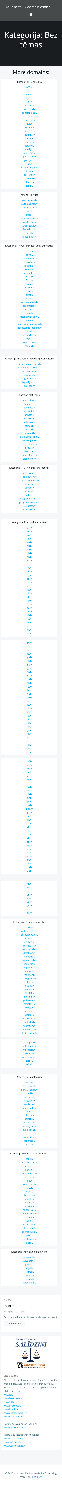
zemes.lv (29, 346)
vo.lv (29, 905)
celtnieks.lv (29, 262)
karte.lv (29, 138)
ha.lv (29, 679)
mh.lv (29, 765)
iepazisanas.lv (29, 1173)
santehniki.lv (29, 1108)
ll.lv (29, 748)
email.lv (29, 484)
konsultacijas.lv (29, 1089)
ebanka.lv (29, 418)
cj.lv (29, 575)
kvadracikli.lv (29, 222)
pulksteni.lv (29, 1000)
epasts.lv (29, 491)
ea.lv (29, 607)
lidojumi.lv (29, 1195)
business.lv (29, 407)
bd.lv (29, 549)
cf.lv (29, 567)
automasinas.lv (29, 203)
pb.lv (29, 794)
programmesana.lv (29, 502)
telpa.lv (29, 338)
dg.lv (29, 589)
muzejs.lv (29, 1206)
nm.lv (29, 783)
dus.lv (29, 123)
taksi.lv (29, 233)
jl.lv (29, 726)
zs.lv (29, 912)
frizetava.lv (29, 1082)
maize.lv (29, 971)
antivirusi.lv (29, 473)
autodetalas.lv (29, 200)
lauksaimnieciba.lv (29, 436)
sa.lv (29, 845)
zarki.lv (29, 1060)
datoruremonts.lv (29, 480)
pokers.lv (29, 1217)
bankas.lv (29, 404)
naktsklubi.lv (29, 1209)
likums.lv (29, 1271)
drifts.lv (29, 214)
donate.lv (29, 414)
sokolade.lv (29, 1018)
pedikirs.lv (29, 1097)
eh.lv (29, 615)
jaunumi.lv (29, 433)
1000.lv (29, 94)
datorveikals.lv (29, 949)
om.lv (29, 790)
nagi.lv (29, 1093)
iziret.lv (29, 294)
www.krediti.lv (11, 1409)
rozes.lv (29, 1007)
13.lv (39, 1476)
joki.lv (29, 1180)
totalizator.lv (29, 1239)
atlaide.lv (29, 927)
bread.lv (29, 938)
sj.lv (29, 852)
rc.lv (29, 819)
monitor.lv (29, 974)
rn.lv (29, 841)
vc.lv (29, 887)
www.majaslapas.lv (14, 1438)
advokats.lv (29, 1260)
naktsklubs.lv (29, 1213)
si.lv (29, 849)
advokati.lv (29, 1257)
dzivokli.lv (29, 273)
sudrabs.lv (29, 1022)
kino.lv (29, 1188)
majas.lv (29, 309)
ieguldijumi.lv (29, 378)
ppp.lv (29, 808)
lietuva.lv (29, 145)
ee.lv (29, 611)
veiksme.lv (29, 178)
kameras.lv (29, 963)
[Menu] (31, 14)
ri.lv (29, 830)
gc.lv (29, 664)
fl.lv (29, 646)
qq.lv (29, 816)
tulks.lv (29, 1133)
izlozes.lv (29, 1177)
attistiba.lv (29, 109)
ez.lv (29, 626)
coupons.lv (29, 120)
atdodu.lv (29, 105)
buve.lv (29, 254)
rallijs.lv (29, 1220)
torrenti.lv (29, 174)
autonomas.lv (29, 207)
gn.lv (29, 671)
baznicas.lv (29, 116)
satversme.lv (29, 1282)
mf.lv (29, 761)
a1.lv (29, 527)
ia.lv (29, 701)
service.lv (29, 1111)
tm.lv (29, 867)
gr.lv (29, 675)
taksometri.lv (29, 236)
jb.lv (29, 712)
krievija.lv (29, 142)
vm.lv (29, 898)
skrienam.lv (29, 1224)
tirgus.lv (29, 447)
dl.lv (29, 597)
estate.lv (29, 276)
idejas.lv (29, 131)
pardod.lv (29, 989)
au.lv (29, 545)
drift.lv (29, 211)
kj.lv (29, 733)
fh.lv (29, 642)
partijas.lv (29, 160)
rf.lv (29, 823)
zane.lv (29, 185)
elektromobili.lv (29, 218)
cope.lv (29, 1158)
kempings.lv (29, 1184)
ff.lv (29, 633)
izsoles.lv (29, 298)
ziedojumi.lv (29, 458)
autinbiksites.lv (29, 931)
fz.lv (29, 653)
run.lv (29, 163)
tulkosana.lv (29, 1129)
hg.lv (29, 686)
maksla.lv (29, 1199)
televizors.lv (29, 1029)
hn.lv (29, 697)
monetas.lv (29, 153)
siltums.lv (29, 1115)
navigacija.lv (29, 978)
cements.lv (29, 269)
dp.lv (29, 600)
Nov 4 (22, 1311)
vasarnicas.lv (29, 342)
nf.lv (29, 776)
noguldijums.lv (29, 444)
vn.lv (29, 902)
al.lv (29, 538)
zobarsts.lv (29, 1140)
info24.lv (29, 429)
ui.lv (29, 883)
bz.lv (29, 564)
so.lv (29, 856)
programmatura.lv (29, 498)
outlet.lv (29, 985)
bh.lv (29, 553)
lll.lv (29, 752)
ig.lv (29, 704)
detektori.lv (29, 952)
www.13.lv (9, 1402)
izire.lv (29, 291)
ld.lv (29, 741)
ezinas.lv (29, 425)
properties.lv (29, 335)
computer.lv (29, 476)
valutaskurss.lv (29, 455)
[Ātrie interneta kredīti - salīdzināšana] (31, 1353)
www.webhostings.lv (14, 1445)
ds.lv (29, 604)
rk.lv (29, 838)
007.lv (29, 87)
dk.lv (29, 593)
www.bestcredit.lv (13, 1398)
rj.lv (29, 834)
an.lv (29, 542)
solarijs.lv (29, 1122)
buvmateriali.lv (29, 258)
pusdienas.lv (29, 1104)
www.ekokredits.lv (13, 1416)
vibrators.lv (29, 1049)
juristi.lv (29, 1264)
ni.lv (29, 779)
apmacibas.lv (29, 400)
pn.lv (29, 805)
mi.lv (29, 768)
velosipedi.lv (29, 1042)
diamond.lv (29, 956)
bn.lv (29, 556)
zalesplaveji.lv (29, 1057)
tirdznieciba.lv (29, 1033)
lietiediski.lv (29, 229)
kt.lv (29, 737)
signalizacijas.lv (29, 167)
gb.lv (29, 661)
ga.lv (29, 657)
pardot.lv (29, 993)
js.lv (29, 730)
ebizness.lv (29, 422)
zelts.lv (29, 1064)
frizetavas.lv (29, 1086)
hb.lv (29, 682)
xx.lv (29, 909)
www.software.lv (12, 1442)
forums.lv (29, 127)
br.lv (29, 560)
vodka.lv (29, 1053)
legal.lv (29, 1268)
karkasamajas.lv (29, 302)
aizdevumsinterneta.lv (29, 367)
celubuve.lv (29, 265)
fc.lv (29, 629)
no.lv (29, 787)
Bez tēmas (9, 1300)
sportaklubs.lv (29, 1231)
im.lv (29, 708)
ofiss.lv (29, 331)
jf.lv (29, 719)
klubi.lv (29, 1191)
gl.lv (29, 668)
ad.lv (29, 531)
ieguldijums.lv (29, 382)
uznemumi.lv (29, 451)
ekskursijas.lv (29, 1162)
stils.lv (29, 1235)
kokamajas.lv (29, 305)
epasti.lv (29, 487)
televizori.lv (29, 1025)
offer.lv (29, 982)
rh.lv (29, 827)
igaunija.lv (29, 134)
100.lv (29, 91)
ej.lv (29, 618)
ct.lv (29, 586)
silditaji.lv (29, 1014)
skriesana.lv (29, 1228)
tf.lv (29, 863)
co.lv (29, 582)
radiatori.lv (29, 1003)
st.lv (29, 859)
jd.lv (29, 715)
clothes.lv (29, 942)
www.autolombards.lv (15, 1413)
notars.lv (29, 1279)
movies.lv (29, 1202)
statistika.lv (29, 509)
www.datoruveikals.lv (15, 1427)
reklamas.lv (29, 505)
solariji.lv (29, 1118)
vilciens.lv (29, 182)
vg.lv (29, 894)
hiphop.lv (29, 1169)
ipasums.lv (29, 287)
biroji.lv (29, 251)
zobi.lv (29, 1144)
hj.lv (29, 690)
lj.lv (29, 744)
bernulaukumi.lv (29, 934)
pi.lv (29, 801)
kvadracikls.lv (29, 225)
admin (10, 1311)
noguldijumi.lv (29, 440)
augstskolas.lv (29, 112)
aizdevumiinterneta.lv (29, 364)
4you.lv (29, 98)
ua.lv (29, 870)
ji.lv (29, 722)
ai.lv (29, 534)
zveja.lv (29, 1242)
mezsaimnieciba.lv (29, 316)
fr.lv (29, 650)
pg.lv (29, 797)
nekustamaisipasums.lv (29, 324)
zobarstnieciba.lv (29, 1137)
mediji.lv (29, 149)
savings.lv (29, 385)
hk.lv (29, 693)
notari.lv (29, 1275)
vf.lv (29, 891)
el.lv (29, 622)
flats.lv (29, 280)
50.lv (29, 101)
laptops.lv (29, 967)
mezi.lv (29, 313)
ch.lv (29, 571)
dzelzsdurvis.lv (29, 960)
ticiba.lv (29, 171)
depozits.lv (29, 375)
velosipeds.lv (29, 1046)
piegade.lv (29, 1100)
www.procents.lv (12, 1405)
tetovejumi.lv (29, 1126)
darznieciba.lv (29, 411)
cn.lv (29, 578)
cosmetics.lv (29, 945)
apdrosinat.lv (29, 371)
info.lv (29, 495)
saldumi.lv (29, 1011)
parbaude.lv (29, 156)
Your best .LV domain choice (27, 6)
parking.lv (29, 996)
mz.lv (29, 772)
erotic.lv (29, 1166)
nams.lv (29, 320)
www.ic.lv (8, 1394)
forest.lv (29, 284)
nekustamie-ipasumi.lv (29, 327)
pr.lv (29, 812)
